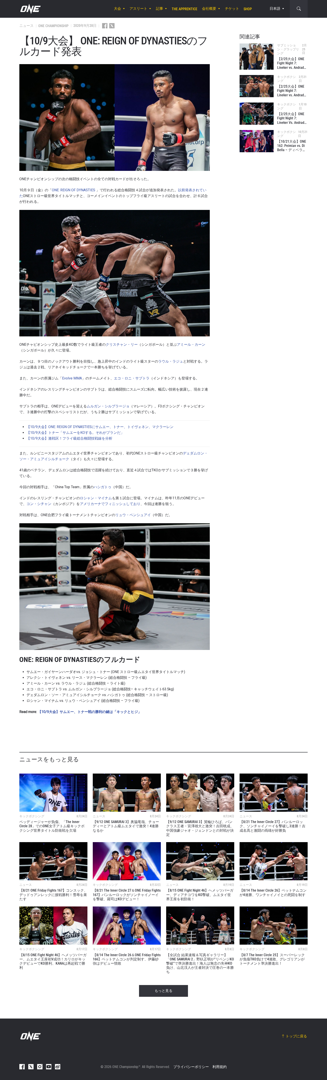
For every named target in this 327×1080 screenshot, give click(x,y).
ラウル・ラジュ (170, 361)
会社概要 (209, 9)
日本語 (275, 9)
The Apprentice (184, 9)
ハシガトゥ (102, 487)
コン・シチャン (38, 504)
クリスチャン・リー (122, 344)
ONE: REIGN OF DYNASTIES (73, 190)
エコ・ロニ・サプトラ (131, 378)
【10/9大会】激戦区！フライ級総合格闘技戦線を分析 (69, 438)
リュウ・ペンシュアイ (133, 515)
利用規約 (219, 1067)
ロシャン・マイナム (96, 498)
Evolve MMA (72, 378)
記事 (159, 9)
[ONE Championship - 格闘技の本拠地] (30, 9)
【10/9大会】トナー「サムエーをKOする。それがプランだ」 (75, 432)
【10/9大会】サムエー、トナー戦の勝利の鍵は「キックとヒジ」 (89, 712)
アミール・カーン (191, 344)
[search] (299, 9)
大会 (117, 9)
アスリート (138, 9)
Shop (248, 9)
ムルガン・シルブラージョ (108, 406)
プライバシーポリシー (191, 1067)
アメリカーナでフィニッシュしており (110, 504)
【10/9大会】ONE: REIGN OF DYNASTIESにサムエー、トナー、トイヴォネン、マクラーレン (100, 427)
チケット (232, 9)
